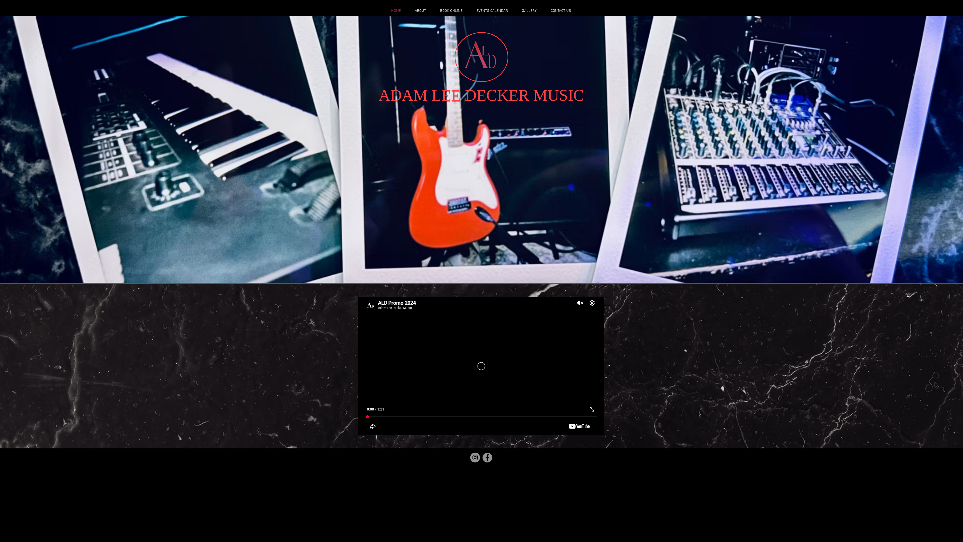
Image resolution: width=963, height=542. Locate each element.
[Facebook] (487, 457)
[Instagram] (475, 457)
